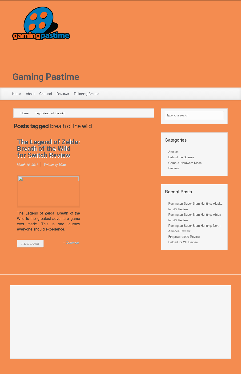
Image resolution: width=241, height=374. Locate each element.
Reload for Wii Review (183, 242)
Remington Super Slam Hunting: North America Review (194, 228)
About (30, 93)
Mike (62, 164)
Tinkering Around (86, 93)
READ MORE (30, 243)
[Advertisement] (120, 73)
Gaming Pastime (45, 77)
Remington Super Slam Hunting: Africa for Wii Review (194, 217)
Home (16, 93)
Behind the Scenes (181, 157)
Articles (173, 151)
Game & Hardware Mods (185, 162)
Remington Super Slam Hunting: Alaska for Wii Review (195, 206)
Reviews (62, 93)
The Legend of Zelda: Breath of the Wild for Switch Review (48, 148)
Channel (45, 93)
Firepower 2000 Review (184, 236)
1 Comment (71, 242)
